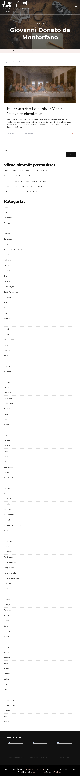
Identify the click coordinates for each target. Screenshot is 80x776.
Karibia (6, 387)
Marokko (7, 499)
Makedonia (8, 477)
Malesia (7, 488)
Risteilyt (7, 605)
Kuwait (7, 435)
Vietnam (7, 711)
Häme (6, 313)
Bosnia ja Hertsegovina (13, 250)
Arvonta (7, 234)
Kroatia (7, 430)
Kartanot (7, 393)
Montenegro (9, 515)
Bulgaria (7, 260)
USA (5, 684)
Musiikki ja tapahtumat (13, 525)
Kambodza (8, 371)
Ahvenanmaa (9, 218)
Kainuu (7, 366)
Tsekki (6, 663)
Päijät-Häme (9, 541)
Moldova (7, 509)
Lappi (6, 451)
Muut (6, 530)
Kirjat (6, 419)
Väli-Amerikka (9, 695)
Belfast (7, 244)
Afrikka (7, 212)
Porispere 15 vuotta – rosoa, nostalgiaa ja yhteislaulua (25, 181)
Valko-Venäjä (9, 700)
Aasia (6, 207)
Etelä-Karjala (9, 287)
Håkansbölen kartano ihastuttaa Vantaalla (21, 192)
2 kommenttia (28, 134)
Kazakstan (8, 398)
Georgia (7, 308)
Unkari (6, 679)
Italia (6, 345)
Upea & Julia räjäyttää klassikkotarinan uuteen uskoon (25, 171)
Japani (6, 356)
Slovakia (7, 637)
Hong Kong (8, 318)
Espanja (7, 281)
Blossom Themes (39, 772)
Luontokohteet (10, 467)
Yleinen (7, 721)
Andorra (7, 228)
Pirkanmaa (8, 552)
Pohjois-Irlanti (9, 568)
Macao (6, 472)
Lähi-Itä (7, 440)
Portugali (8, 583)
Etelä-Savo (8, 297)
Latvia (6, 456)
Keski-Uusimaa (10, 409)
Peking (7, 546)
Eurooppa (8, 303)
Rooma (7, 615)
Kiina (6, 414)
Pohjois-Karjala (10, 573)
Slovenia (7, 642)
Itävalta (7, 350)
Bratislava (8, 255)
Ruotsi (6, 621)
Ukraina (7, 674)
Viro (5, 716)
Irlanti (6, 329)
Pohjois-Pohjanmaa (11, 578)
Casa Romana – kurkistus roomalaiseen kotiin (21, 176)
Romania (7, 610)
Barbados (8, 239)
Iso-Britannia (9, 340)
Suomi (6, 647)
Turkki (6, 668)
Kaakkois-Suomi (10, 361)
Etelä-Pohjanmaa (11, 292)
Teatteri (7, 658)
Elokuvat (7, 271)
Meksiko (7, 504)
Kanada (7, 377)
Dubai (6, 265)
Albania (7, 223)
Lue (69, 134)
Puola (6, 589)
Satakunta (8, 631)
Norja (6, 536)
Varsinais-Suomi (10, 705)
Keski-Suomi (9, 403)
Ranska (7, 599)
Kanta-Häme (9, 382)
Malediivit (7, 483)
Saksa (6, 626)
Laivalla (7, 446)
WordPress (57, 772)
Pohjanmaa (8, 557)
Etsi (5, 150)
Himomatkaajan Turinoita (17, 4)
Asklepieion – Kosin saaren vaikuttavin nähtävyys (23, 186)
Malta (6, 493)
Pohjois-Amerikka (11, 562)
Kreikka (7, 424)
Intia (6, 324)
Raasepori (8, 594)
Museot (7, 520)
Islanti (6, 334)
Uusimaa (7, 690)
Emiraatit (7, 276)
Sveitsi (6, 652)
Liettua (7, 462)
